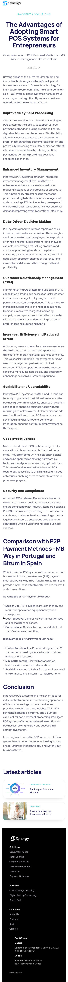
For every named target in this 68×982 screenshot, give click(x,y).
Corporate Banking (18, 861)
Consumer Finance (18, 851)
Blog (11, 923)
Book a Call (15, 900)
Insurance (14, 871)
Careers (13, 928)
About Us (14, 914)
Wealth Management (20, 866)
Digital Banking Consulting (22, 895)
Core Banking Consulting (21, 890)
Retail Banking (16, 856)
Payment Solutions (19, 876)
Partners (13, 918)
